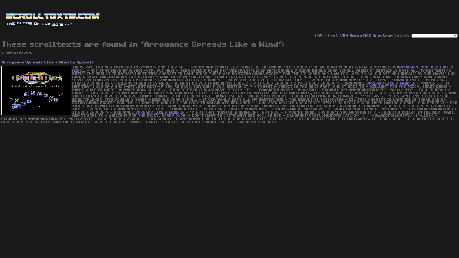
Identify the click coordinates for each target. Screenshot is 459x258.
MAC (367, 35)
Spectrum (383, 35)
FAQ (319, 35)
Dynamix (85, 62)
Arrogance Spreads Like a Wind (35, 62)
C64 (344, 35)
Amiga (356, 35)
